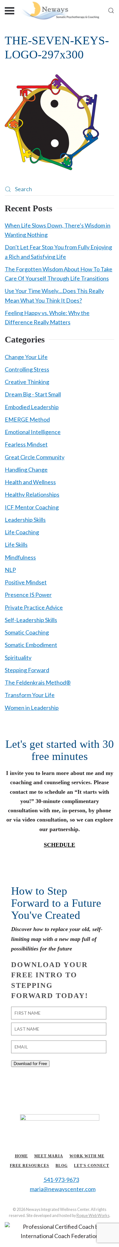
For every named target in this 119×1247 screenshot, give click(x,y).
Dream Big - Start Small (33, 394)
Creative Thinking (27, 381)
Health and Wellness (30, 481)
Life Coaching (22, 532)
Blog (62, 1165)
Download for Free (30, 1063)
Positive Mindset (26, 582)
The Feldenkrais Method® (38, 682)
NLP (10, 569)
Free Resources (29, 1165)
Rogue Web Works (92, 1215)
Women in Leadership (32, 707)
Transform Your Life (30, 694)
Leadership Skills (25, 519)
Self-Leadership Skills (31, 619)
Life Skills (16, 544)
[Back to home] (59, 10)
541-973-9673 (61, 1179)
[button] (9, 10)
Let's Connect (91, 1165)
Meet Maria (48, 1156)
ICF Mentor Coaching (32, 507)
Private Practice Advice (34, 607)
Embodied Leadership (32, 406)
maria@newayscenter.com (63, 1188)
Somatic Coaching (27, 632)
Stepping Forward (27, 669)
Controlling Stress (27, 369)
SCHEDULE (59, 845)
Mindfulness (20, 557)
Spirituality (18, 657)
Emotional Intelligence (33, 431)
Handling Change (26, 469)
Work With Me (86, 1156)
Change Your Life (26, 356)
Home (21, 1156)
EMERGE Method (27, 419)
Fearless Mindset (26, 444)
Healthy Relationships (32, 494)
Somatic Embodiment (31, 644)
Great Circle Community (34, 457)
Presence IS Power (28, 594)
